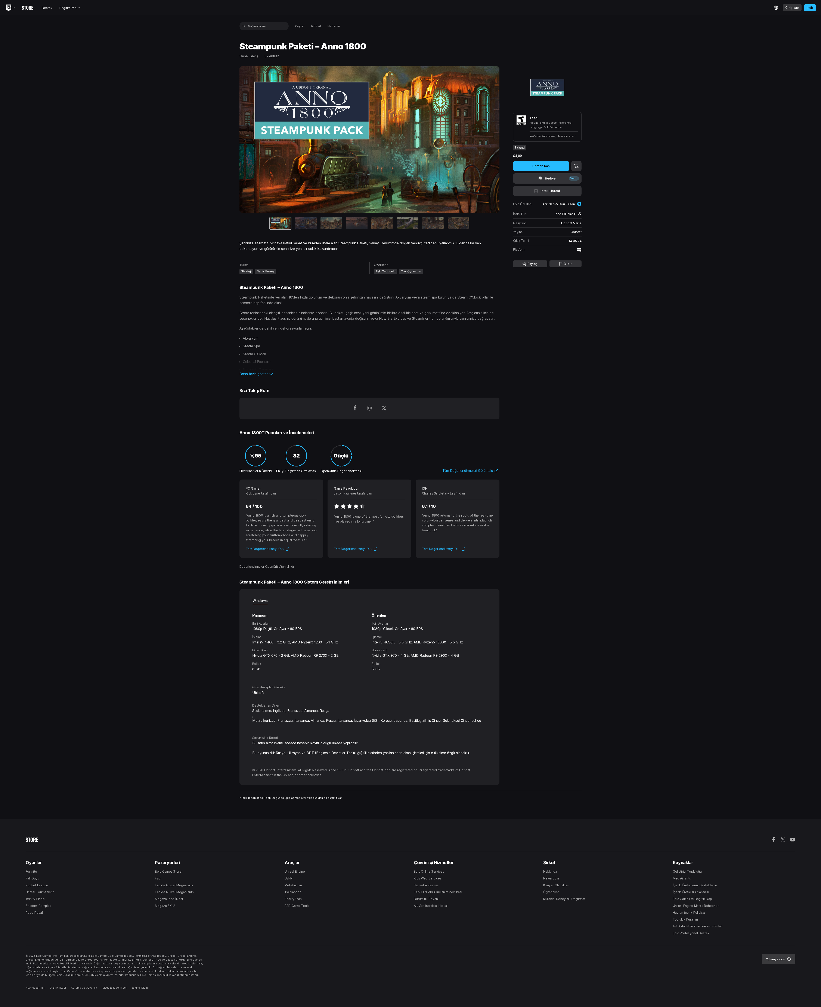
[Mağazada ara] (243, 26)
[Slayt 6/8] (408, 223)
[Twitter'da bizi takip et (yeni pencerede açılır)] (384, 408)
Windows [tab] (260, 601)
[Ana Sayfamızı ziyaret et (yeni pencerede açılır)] (369, 408)
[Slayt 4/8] (357, 223)
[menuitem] (300, 26)
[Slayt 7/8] (433, 223)
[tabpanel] (369, 641)
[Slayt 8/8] (458, 223)
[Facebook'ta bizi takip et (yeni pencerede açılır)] (355, 408)
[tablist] (369, 601)
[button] (369, 374)
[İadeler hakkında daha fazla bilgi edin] (579, 213)
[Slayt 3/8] (331, 223)
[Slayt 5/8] (382, 223)
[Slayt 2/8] (306, 223)
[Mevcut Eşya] (280, 223)
